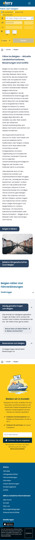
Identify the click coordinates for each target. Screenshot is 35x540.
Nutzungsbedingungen (11, 509)
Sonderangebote (9, 487)
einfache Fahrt (19, 12)
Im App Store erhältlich (8, 524)
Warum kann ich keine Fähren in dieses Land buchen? (16, 330)
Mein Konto (7, 500)
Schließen (29, 533)
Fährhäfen (7, 480)
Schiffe (5, 490)
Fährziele (6, 471)
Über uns (6, 506)
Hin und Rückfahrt (8, 12)
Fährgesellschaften (10, 474)
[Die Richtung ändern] (32, 18)
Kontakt (6, 503)
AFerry (6, 467)
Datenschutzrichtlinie (17, 449)
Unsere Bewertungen (11, 484)
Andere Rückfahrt (8, 15)
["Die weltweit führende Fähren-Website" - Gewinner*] (7, 3)
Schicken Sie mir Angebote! (19, 440)
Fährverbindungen (10, 477)
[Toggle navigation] (29, 3)
